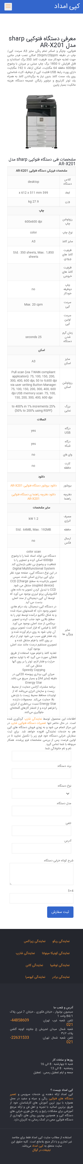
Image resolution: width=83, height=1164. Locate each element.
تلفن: (68, 823)
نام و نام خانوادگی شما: (58, 749)
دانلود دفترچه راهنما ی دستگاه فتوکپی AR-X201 (34, 496)
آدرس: (67, 841)
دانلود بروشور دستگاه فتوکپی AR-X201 (33, 485)
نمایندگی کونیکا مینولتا (55, 953)
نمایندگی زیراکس (34, 941)
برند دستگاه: (64, 766)
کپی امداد (67, 6)
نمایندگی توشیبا (59, 965)
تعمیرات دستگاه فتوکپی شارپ (28, 723)
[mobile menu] (8, 6)
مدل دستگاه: (63, 804)
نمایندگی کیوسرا (35, 977)
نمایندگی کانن (34, 965)
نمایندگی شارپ (33, 719)
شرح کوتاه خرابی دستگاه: (58, 861)
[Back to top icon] (74, 1155)
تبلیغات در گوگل (41, 1150)
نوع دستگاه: (64, 786)
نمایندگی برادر (60, 977)
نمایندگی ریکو (60, 941)
